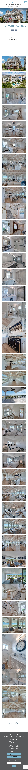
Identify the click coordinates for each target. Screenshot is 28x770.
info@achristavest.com (14, 754)
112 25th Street (14, 720)
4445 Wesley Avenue (13, 723)
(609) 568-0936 (14, 756)
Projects (13, 722)
